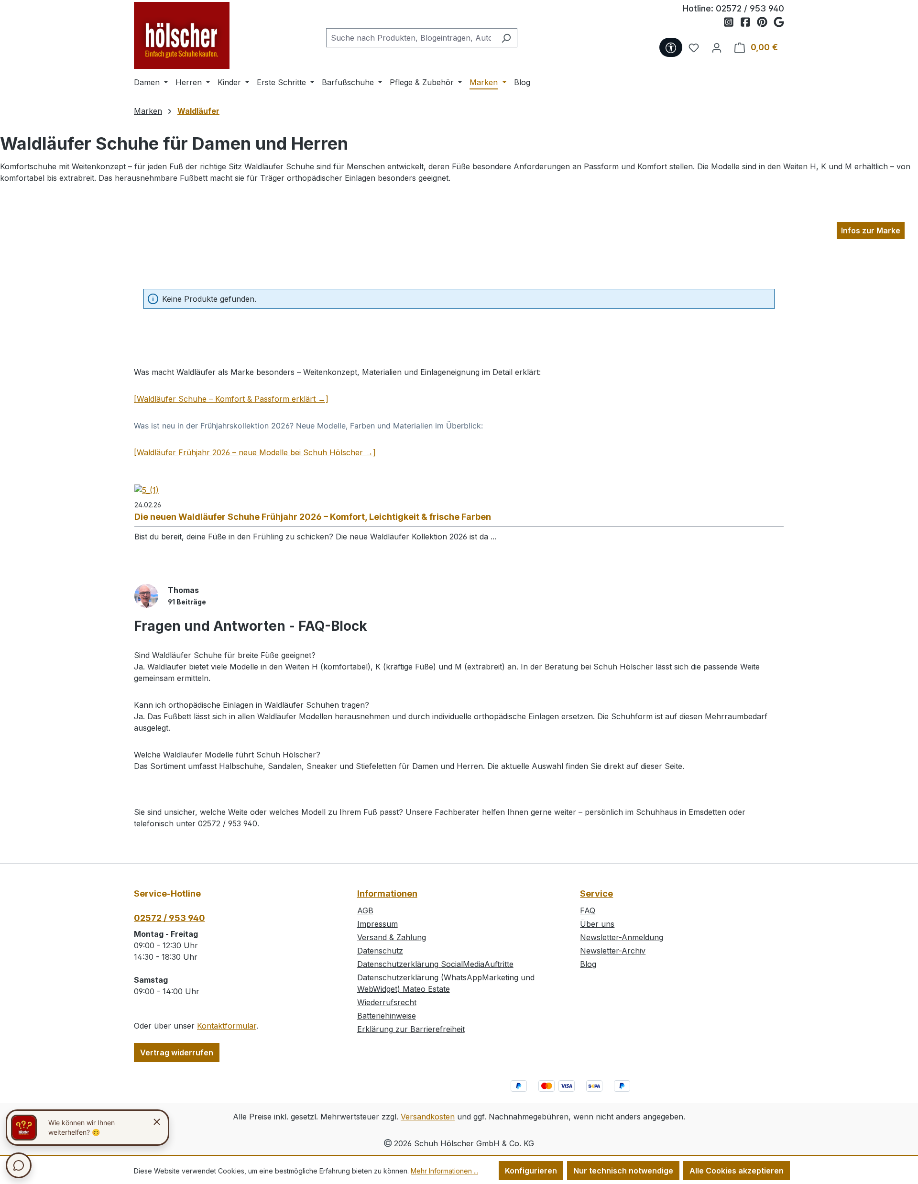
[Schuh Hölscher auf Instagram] (731, 22)
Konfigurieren (531, 1170)
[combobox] (410, 37)
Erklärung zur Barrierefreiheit (411, 1029)
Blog (588, 964)
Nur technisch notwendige (623, 1170)
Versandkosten (428, 1116)
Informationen (387, 893)
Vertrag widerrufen (176, 1052)
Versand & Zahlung (391, 937)
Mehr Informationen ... (444, 1171)
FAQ (587, 910)
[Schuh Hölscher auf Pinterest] (765, 22)
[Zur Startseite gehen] (182, 35)
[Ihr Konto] (716, 47)
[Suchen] (506, 37)
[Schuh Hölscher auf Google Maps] (779, 22)
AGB (365, 910)
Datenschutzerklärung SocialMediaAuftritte (435, 964)
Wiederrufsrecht (386, 1002)
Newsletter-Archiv (612, 950)
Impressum (377, 924)
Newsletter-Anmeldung (621, 937)
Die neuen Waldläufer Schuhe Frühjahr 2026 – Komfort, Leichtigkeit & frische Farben (312, 517)
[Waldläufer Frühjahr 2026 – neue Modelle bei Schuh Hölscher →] (255, 452)
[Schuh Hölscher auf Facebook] (748, 22)
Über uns (597, 924)
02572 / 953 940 (750, 8)
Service (596, 893)
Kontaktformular (226, 1026)
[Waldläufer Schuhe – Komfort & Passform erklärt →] (231, 399)
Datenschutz (380, 950)
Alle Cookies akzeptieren (736, 1170)
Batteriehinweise (386, 1015)
